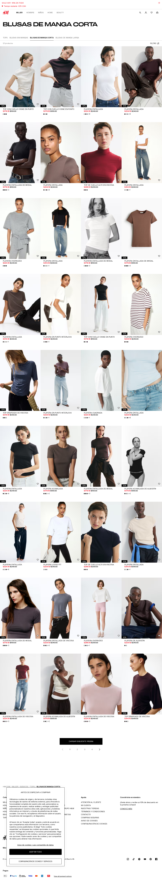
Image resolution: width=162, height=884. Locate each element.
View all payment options (63, 876)
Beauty (60, 13)
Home (50, 13)
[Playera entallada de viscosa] (61, 608)
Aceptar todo (35, 852)
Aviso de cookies (89, 821)
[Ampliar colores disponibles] (5, 114)
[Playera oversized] (20, 228)
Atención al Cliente (91, 802)
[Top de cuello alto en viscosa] (101, 152)
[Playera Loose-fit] (61, 532)
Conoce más (126, 809)
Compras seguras (90, 818)
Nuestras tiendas (90, 808)
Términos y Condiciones (93, 811)
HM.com (6, 787)
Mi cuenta (86, 805)
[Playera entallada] (101, 76)
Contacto (86, 814)
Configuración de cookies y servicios (35, 861)
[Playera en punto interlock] (61, 304)
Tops (32, 787)
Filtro (153, 43)
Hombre (30, 13)
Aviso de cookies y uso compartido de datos (35, 845)
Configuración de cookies (94, 824)
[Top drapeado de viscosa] (20, 380)
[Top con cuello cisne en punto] (20, 76)
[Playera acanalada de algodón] (61, 684)
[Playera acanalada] (61, 456)
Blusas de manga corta (48, 787)
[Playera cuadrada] (101, 380)
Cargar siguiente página (81, 741)
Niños (41, 13)
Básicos (24, 787)
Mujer (19, 13)
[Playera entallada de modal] (20, 152)
